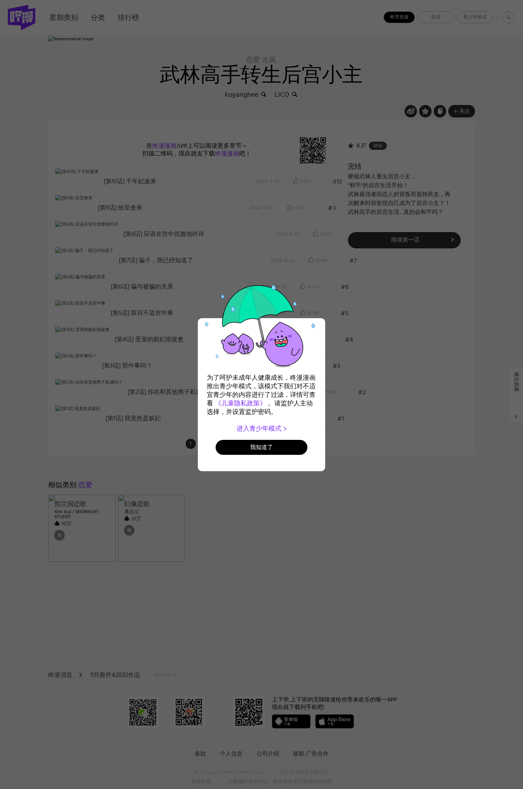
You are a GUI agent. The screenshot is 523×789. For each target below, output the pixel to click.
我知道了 (261, 447)
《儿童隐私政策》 (240, 403)
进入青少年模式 (260, 428)
